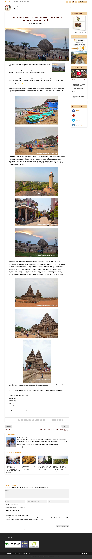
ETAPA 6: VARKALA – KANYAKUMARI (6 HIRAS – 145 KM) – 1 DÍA (60, 468)
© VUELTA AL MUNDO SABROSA (11, 553)
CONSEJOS (63, 7)
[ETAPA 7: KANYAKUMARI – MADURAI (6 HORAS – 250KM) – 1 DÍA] (45, 460)
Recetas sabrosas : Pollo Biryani (77, 92)
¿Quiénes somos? (72, 7)
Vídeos (34, 7)
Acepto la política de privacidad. (13, 504)
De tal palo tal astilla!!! (77, 88)
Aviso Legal (34, 556)
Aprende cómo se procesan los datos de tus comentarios (36, 529)
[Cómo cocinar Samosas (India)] (29, 460)
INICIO (28, 7)
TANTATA (28, 553)
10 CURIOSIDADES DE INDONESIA (21, 1)
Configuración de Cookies (53, 556)
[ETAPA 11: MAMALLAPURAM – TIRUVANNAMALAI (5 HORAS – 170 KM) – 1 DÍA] (13, 460)
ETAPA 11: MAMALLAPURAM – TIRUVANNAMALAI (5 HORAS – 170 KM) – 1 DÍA (13, 468)
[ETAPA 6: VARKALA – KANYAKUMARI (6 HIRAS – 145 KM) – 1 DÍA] (60, 460)
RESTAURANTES (55, 7)
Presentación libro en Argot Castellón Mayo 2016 (78, 85)
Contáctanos (82, 7)
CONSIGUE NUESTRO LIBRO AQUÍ (79, 32)
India (37, 23)
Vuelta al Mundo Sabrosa (24, 437)
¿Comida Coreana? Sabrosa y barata (78, 97)
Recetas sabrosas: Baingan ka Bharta (78, 80)
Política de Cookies (42, 556)
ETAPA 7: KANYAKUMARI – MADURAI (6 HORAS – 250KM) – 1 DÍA (45, 468)
